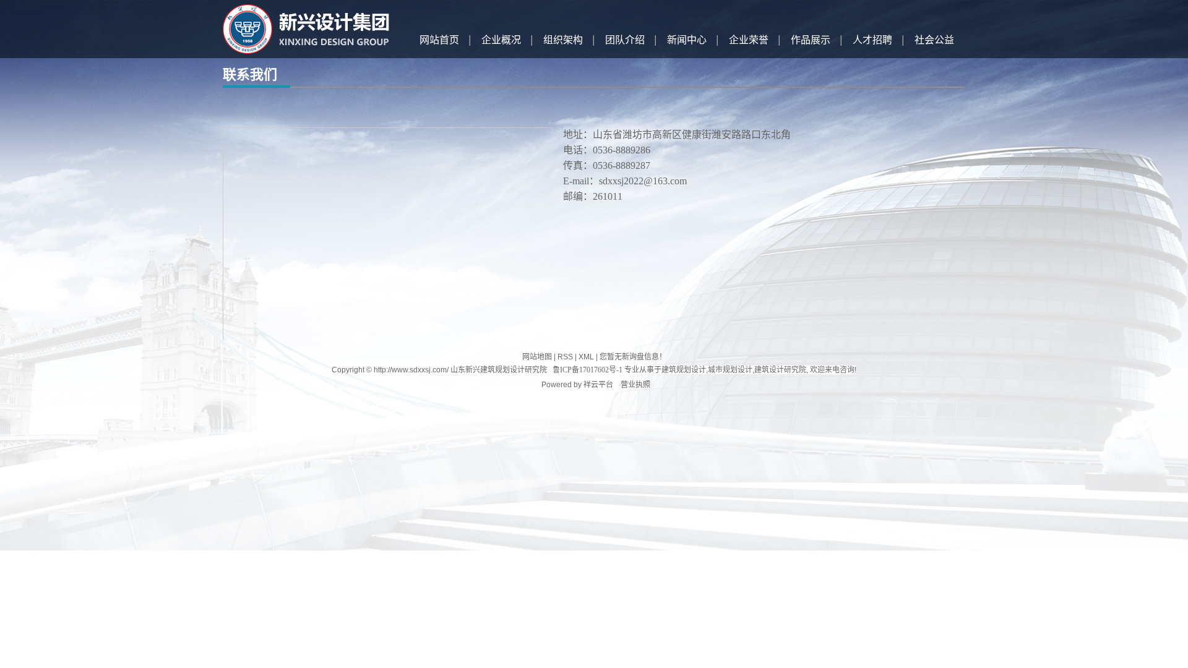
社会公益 (934, 40)
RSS (565, 357)
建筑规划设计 (683, 370)
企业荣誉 (748, 40)
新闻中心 (687, 40)
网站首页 (439, 40)
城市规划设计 (730, 370)
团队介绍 (625, 40)
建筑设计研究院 (780, 370)
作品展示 (810, 40)
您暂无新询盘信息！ (633, 357)
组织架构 (563, 40)
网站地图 (537, 357)
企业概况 (501, 40)
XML (586, 357)
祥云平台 (598, 384)
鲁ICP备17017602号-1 (587, 370)
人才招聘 (872, 40)
